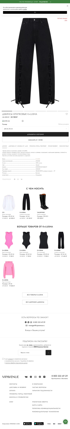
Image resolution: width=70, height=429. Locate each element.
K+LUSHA (38, 159)
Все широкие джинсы (35, 302)
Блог (11, 402)
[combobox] (35, 128)
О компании (37, 384)
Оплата (12, 391)
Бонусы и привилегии (18, 397)
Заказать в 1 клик (35, 140)
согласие (10, 359)
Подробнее (43, 2)
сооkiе (25, 9)
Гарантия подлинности (42, 391)
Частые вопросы (39, 387)
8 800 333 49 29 (39, 322)
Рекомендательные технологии (45, 412)
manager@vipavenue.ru (36, 325)
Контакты (13, 384)
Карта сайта (37, 405)
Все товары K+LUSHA (35, 295)
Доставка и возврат (17, 387)
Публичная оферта (40, 402)
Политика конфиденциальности (46, 408)
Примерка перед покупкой (20, 394)
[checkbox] (18, 361)
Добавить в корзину (35, 134)
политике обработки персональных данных (16, 363)
